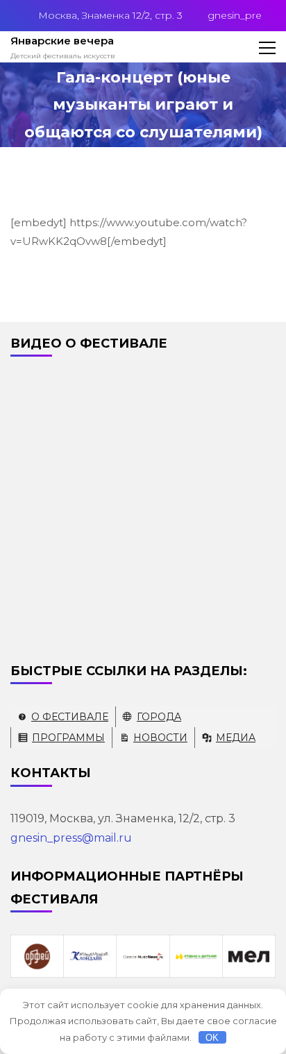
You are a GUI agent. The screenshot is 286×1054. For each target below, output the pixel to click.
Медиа (235, 737)
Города (159, 717)
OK (212, 1037)
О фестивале (69, 717)
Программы (68, 737)
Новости (160, 737)
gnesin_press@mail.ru (71, 837)
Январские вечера (62, 40)
